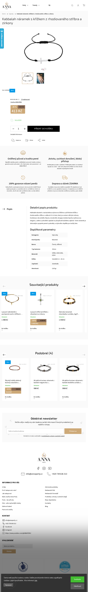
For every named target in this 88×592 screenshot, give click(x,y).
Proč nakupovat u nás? (9, 490)
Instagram (44, 468)
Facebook (38, 468)
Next (84, 286)
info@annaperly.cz (34, 473)
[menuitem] (25, 5)
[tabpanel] (15, 311)
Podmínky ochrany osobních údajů (56, 497)
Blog (46, 506)
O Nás (4, 487)
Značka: (16, 102)
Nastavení (8, 585)
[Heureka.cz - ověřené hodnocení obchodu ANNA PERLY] (65, 567)
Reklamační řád (50, 490)
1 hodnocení (25, 99)
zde (36, 580)
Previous (4, 286)
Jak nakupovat (6, 493)
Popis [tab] (9, 209)
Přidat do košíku (43, 129)
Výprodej (55, 235)
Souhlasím (77, 579)
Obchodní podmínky (51, 487)
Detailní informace (16, 134)
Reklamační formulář (51, 493)
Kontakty (48, 503)
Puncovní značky (7, 510)
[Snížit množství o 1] (13, 129)
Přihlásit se (73, 431)
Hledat (9, 551)
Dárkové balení (7, 506)
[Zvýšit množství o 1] (24, 129)
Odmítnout (77, 586)
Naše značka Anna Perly (9, 497)
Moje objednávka (50, 500)
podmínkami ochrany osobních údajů (53, 436)
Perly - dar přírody (8, 500)
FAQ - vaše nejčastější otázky (11, 503)
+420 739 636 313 (59, 473)
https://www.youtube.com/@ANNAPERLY (49, 468)
